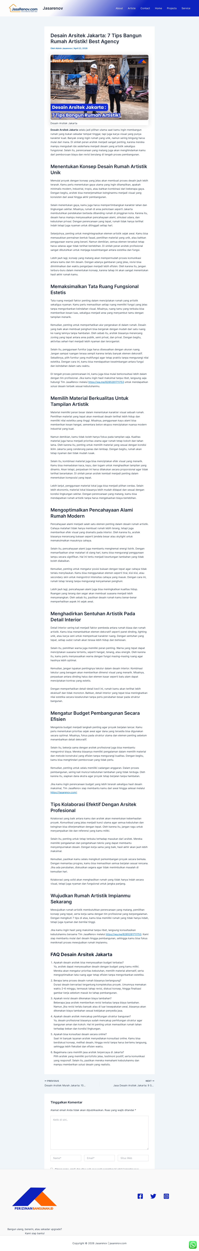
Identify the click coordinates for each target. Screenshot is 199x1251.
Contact (145, 8)
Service (186, 8)
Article (132, 8)
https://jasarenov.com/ (64, 792)
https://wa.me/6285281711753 (106, 382)
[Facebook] (140, 1196)
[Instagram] (166, 1196)
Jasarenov (53, 8)
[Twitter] (153, 1196)
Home (158, 8)
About (119, 8)
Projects (172, 8)
